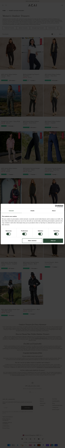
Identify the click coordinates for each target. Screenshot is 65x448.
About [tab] (53, 210)
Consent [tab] (11, 210)
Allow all (53, 240)
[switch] (24, 234)
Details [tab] (32, 210)
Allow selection (32, 240)
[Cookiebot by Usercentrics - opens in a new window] (56, 206)
